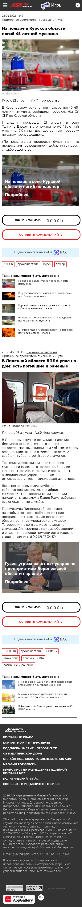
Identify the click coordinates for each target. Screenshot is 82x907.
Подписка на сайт (18, 748)
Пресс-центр (47, 748)
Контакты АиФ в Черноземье (26, 742)
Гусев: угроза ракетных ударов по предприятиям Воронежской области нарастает (40, 568)
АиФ (34, 426)
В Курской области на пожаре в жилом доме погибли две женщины (45, 295)
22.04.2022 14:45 (12, 15)
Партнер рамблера (56, 888)
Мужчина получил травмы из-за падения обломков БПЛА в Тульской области (42, 696)
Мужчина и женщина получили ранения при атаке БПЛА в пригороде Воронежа (45, 683)
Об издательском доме (22, 753)
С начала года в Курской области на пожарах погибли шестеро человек (45, 331)
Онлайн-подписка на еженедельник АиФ (37, 759)
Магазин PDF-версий (20, 764)
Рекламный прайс (18, 737)
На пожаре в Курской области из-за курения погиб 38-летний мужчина (45, 319)
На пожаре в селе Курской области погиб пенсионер (32, 184)
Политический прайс (21, 778)
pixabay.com (10, 93)
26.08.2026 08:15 (12, 352)
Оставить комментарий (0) (41, 234)
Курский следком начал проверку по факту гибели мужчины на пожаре (44, 307)
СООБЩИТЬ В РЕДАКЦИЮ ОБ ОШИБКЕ (31, 784)
